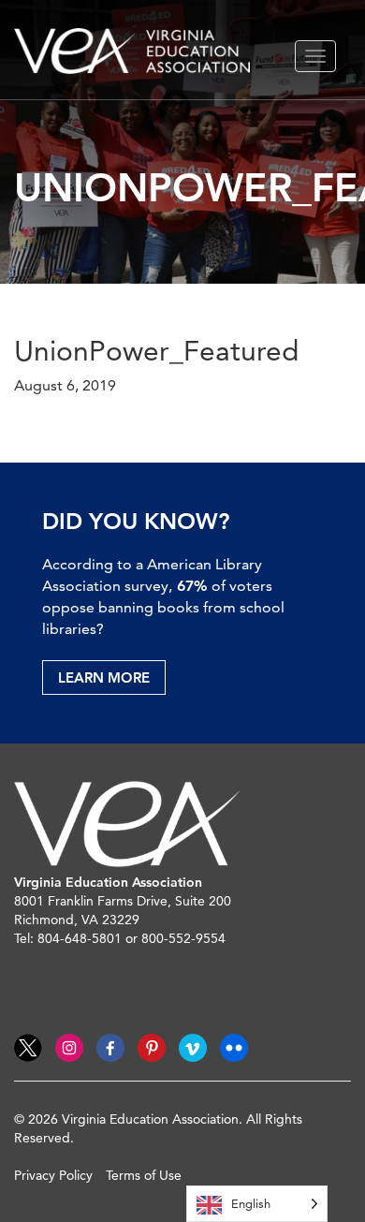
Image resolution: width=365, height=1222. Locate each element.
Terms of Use (144, 1175)
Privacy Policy (53, 1175)
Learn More (104, 677)
